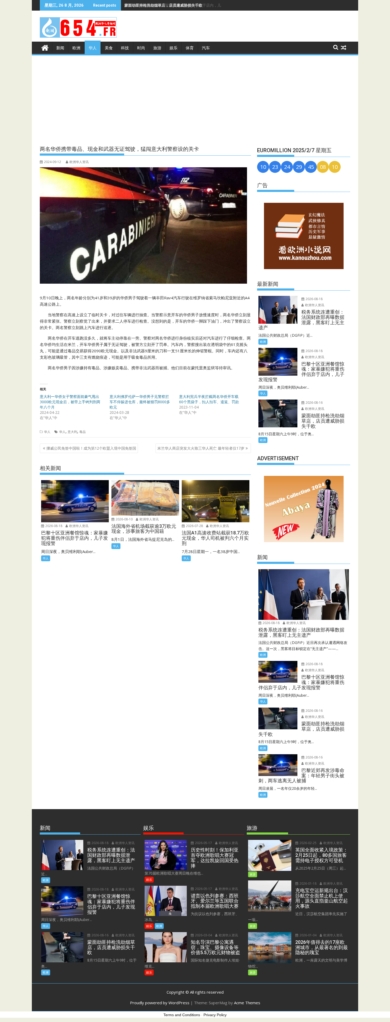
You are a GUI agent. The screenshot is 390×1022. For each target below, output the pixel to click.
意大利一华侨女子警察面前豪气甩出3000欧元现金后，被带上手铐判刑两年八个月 (70, 402)
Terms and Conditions (181, 1015)
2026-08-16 (314, 402)
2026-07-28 (194, 526)
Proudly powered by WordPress (159, 1002)
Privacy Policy (215, 1015)
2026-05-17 (203, 843)
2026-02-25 (308, 843)
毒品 (82, 431)
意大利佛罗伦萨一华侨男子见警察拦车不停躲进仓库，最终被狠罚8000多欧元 (140, 402)
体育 (190, 48)
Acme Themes (247, 1002)
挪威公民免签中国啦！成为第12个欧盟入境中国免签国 (91, 448)
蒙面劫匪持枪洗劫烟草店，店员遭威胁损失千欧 (163, 5)
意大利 (72, 431)
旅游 (157, 48)
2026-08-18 (53, 526)
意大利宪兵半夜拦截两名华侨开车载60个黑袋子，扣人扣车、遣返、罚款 (209, 399)
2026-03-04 (203, 935)
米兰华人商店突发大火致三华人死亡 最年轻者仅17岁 (200, 448)
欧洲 (76, 48)
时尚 (141, 48)
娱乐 (173, 48)
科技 (125, 48)
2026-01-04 (308, 935)
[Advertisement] (195, 96)
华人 (93, 48)
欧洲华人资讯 (79, 162)
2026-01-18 (308, 883)
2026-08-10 (124, 519)
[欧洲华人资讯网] (45, 47)
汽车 (206, 48)
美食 (109, 48)
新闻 (60, 48)
